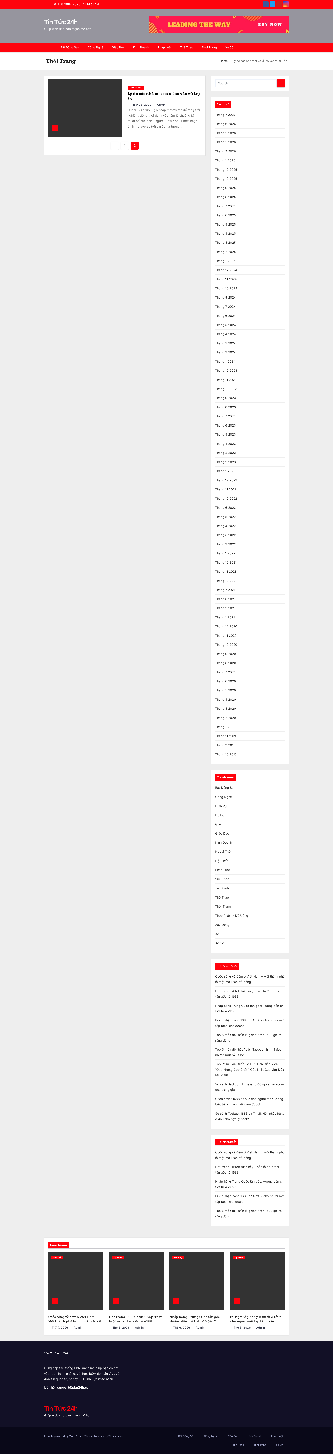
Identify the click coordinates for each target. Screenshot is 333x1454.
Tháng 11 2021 (225, 571)
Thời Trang (209, 47)
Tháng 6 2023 (225, 425)
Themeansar (115, 1436)
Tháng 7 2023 (225, 416)
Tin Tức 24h (60, 22)
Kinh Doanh (141, 47)
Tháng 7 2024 (225, 307)
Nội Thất (221, 861)
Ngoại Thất (223, 851)
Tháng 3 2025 (225, 242)
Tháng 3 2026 (225, 142)
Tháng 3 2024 (225, 343)
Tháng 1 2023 (225, 471)
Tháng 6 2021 (225, 599)
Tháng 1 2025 (225, 261)
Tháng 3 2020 (225, 708)
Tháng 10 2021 (226, 581)
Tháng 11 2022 (226, 489)
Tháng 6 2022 (225, 507)
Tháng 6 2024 (225, 316)
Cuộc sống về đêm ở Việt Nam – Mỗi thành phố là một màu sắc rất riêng (75, 1321)
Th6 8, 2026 (121, 1327)
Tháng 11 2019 (225, 736)
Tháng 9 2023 (225, 398)
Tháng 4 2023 (225, 444)
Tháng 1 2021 (225, 617)
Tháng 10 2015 (226, 754)
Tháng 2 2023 (225, 462)
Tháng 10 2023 (226, 389)
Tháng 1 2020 (225, 727)
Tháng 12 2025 (226, 170)
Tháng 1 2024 (225, 361)
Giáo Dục (118, 47)
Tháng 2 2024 (225, 352)
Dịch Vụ (221, 806)
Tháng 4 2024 (225, 334)
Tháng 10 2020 (226, 645)
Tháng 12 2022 (226, 480)
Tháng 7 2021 (225, 590)
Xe (217, 934)
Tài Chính (222, 888)
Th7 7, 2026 (60, 1327)
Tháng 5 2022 (225, 517)
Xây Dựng (222, 925)
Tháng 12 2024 (226, 270)
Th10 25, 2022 (141, 104)
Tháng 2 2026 (225, 151)
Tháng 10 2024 (226, 288)
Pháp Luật (165, 47)
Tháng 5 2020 (225, 690)
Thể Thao (186, 47)
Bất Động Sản (70, 47)
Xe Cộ (229, 47)
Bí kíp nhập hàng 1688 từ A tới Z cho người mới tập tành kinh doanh (255, 1321)
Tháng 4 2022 (225, 526)
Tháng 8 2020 (225, 663)
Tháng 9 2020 (225, 654)
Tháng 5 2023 (225, 434)
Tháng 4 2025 (225, 233)
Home (224, 61)
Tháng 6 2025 (225, 215)
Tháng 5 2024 (225, 325)
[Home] (50, 47)
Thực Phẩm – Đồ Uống (231, 916)
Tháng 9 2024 (225, 297)
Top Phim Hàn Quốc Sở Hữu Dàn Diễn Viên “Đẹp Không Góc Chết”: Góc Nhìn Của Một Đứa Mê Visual (249, 1069)
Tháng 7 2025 (225, 206)
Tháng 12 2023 (226, 370)
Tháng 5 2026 (225, 133)
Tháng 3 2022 (225, 535)
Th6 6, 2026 (181, 1327)
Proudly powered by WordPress (63, 1436)
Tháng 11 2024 (226, 279)
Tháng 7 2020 (225, 672)
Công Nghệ (95, 47)
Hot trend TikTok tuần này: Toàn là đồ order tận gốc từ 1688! (135, 1319)
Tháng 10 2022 (226, 498)
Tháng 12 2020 (226, 626)
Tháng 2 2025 (225, 252)
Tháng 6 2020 (225, 681)
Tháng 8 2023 (225, 407)
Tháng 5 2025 (225, 224)
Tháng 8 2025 (225, 197)
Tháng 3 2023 (225, 453)
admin (161, 104)
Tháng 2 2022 (225, 544)
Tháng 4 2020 (225, 699)
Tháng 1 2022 (225, 553)
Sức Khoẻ (222, 879)
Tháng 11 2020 (226, 635)
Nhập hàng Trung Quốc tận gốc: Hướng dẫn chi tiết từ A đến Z (194, 1319)
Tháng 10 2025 (226, 179)
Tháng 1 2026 (225, 160)
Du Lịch (220, 815)
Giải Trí (220, 824)
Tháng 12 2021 (226, 562)
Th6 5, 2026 (242, 1327)
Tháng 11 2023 (226, 380)
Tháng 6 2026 (225, 124)
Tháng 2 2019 (225, 745)
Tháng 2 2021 (225, 608)
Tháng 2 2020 (225, 718)
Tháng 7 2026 (225, 115)
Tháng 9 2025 (225, 188)
